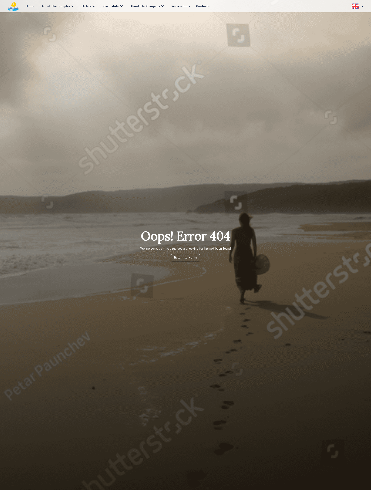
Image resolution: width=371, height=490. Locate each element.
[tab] (30, 6)
